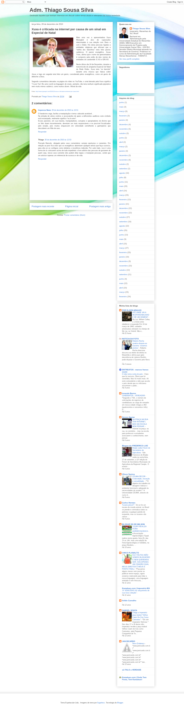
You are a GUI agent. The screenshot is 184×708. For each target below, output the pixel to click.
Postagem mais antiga (100, 206)
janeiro (122, 120)
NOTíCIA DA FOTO (130, 339)
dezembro (123, 124)
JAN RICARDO (128, 641)
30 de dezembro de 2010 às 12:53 (58, 140)
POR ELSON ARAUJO (131, 310)
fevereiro (123, 116)
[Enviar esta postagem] (70, 97)
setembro (123, 168)
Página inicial (71, 206)
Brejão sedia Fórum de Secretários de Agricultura (141, 450)
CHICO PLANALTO (130, 553)
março (122, 111)
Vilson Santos (128, 474)
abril (121, 142)
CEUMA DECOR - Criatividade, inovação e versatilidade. (141, 478)
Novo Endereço (138, 643)
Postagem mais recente (43, 206)
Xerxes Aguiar (128, 417)
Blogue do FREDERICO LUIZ (135, 446)
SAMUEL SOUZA (129, 610)
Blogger (120, 703)
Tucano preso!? (128, 505)
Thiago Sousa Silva (141, 28)
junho (121, 102)
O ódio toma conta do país (132, 374)
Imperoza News (44, 110)
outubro (122, 133)
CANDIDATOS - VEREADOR (133, 396)
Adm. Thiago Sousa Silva (61, 10)
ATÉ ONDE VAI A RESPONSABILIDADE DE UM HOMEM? (140, 314)
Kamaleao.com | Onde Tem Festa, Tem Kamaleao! (134, 678)
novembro (123, 129)
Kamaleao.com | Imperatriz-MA (136, 588)
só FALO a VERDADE (131, 670)
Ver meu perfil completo (129, 59)
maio (121, 107)
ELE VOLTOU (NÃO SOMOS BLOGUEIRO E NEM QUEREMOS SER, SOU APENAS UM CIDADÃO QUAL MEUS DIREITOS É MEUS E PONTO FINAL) (136, 562)
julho (121, 177)
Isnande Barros (129, 393)
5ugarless (101, 703)
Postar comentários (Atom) (74, 215)
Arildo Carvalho (129, 600)
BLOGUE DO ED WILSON (133, 524)
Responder (42, 132)
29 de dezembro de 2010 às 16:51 (65, 110)
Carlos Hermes (128, 503)
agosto (122, 173)
